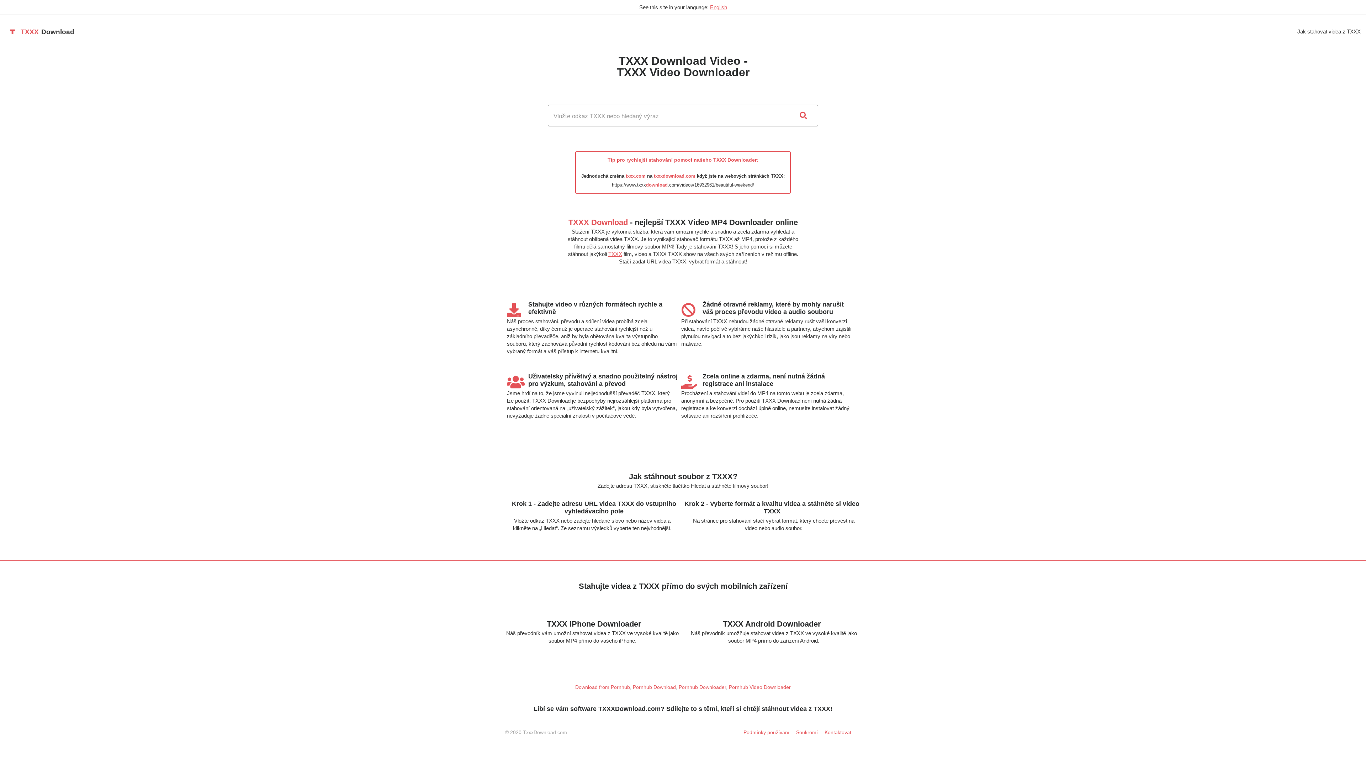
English (718, 7)
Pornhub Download (654, 687)
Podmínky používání (766, 732)
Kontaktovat (838, 732)
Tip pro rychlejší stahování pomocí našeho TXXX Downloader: (683, 160)
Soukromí (807, 732)
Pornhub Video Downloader (760, 687)
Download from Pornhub (602, 687)
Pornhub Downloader (702, 687)
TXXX (615, 254)
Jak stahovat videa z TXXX (1329, 31)
